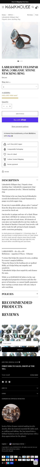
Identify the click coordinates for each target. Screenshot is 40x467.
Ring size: (6, 82)
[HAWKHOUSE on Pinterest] (9, 382)
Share (7, 171)
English (4, 444)
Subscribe (34, 375)
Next (36, 15)
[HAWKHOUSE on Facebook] (3, 382)
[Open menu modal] (3, 7)
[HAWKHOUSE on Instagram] (6, 382)
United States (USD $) (18, 444)
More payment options (20, 126)
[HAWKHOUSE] (17, 7)
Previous (30, 15)
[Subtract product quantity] (4, 106)
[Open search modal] (33, 7)
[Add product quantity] (10, 106)
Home (4, 15)
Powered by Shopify (7, 451)
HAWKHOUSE (17, 447)
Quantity (5, 102)
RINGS (10, 15)
